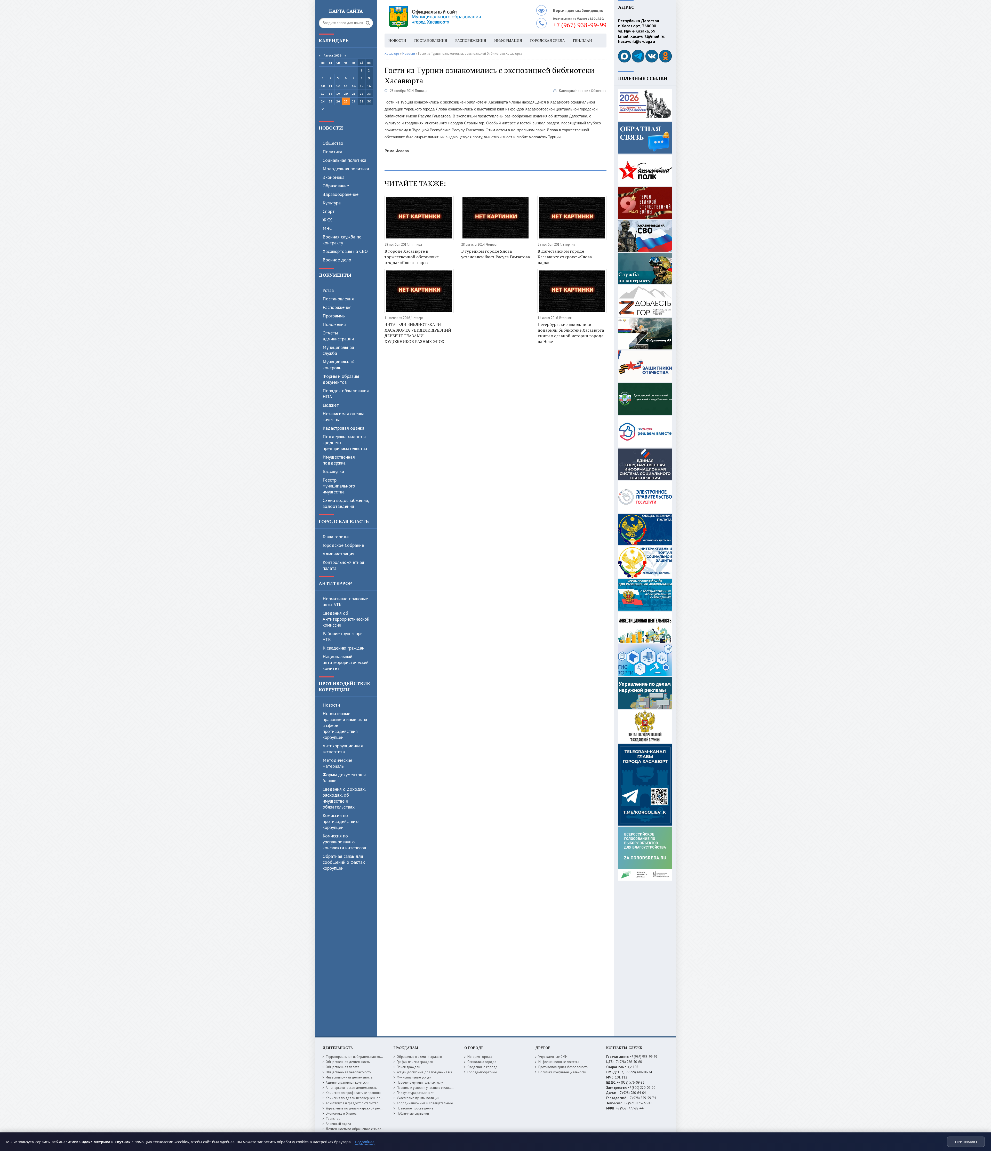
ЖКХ (327, 220)
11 (330, 86)
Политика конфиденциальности (562, 1072)
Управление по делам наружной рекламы (357, 1108)
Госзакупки (333, 471)
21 (354, 93)
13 (346, 86)
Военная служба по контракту (342, 240)
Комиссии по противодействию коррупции (340, 821)
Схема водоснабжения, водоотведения (346, 503)
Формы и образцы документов (341, 379)
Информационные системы (558, 1062)
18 (330, 93)
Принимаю (966, 1142)
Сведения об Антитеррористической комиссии (346, 619)
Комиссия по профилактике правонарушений (360, 1093)
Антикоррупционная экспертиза (343, 749)
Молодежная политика (346, 169)
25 (330, 101)
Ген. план (582, 40)
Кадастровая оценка (343, 428)
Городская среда (547, 40)
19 (338, 93)
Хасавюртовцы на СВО (345, 251)
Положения (334, 324)
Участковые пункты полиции (418, 1098)
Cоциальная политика (344, 160)
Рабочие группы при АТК (343, 636)
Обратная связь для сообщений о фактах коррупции (344, 862)
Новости (331, 128)
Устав (328, 290)
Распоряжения (337, 307)
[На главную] (449, 17)
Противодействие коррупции (344, 686)
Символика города (481, 1062)
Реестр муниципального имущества (339, 486)
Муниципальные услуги (414, 1077)
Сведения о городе (482, 1067)
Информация (508, 40)
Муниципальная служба (338, 350)
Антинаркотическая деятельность (351, 1087)
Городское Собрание (343, 545)
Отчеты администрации (338, 336)
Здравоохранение (340, 194)
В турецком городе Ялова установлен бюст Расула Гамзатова (495, 254)
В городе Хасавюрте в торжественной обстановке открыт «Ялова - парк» (412, 256)
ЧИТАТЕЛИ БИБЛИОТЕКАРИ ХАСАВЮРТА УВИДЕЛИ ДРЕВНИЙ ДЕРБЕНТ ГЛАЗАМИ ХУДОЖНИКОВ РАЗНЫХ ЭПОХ (418, 333)
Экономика (334, 177)
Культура (332, 203)
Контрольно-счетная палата (343, 565)
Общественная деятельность (348, 1062)
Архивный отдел (338, 1124)
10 (323, 86)
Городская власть (344, 521)
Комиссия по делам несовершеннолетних (357, 1098)
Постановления (338, 299)
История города (479, 1056)
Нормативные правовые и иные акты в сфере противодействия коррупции (345, 725)
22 (361, 93)
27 (346, 101)
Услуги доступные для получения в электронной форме (439, 1072)
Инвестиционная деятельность (349, 1077)
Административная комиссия (347, 1082)
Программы (334, 316)
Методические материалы (337, 763)
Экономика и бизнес (341, 1113)
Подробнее (364, 1141)
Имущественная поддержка (339, 460)
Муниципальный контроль (339, 365)
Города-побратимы (482, 1072)
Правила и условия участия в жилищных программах (436, 1087)
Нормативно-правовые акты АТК (345, 602)
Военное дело (337, 260)
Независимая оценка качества (343, 416)
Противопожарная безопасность (563, 1067)
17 (323, 93)
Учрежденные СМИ (553, 1056)
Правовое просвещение (415, 1108)
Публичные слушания (413, 1113)
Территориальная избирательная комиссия (358, 1056)
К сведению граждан (343, 648)
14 (354, 86)
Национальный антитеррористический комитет (346, 662)
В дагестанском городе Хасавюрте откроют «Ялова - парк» (566, 256)
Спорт (329, 211)
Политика (332, 152)
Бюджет (331, 405)
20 (346, 93)
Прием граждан (408, 1067)
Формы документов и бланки (344, 778)
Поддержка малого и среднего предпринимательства (345, 442)
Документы (335, 275)
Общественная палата (342, 1067)
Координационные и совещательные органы (431, 1103)
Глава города (336, 537)
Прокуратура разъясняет (415, 1093)
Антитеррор (335, 583)
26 (338, 101)
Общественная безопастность (348, 1072)
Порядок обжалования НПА (346, 393)
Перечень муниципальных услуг (420, 1082)
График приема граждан (415, 1062)
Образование (336, 186)
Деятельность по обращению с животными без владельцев (371, 1129)
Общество (333, 143)
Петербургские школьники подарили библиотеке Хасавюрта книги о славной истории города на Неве (571, 333)
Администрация (338, 554)
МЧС (327, 228)
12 (338, 86)
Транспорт (334, 1118)
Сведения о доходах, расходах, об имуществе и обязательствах (344, 798)
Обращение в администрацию (419, 1056)
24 (323, 101)
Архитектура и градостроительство (352, 1103)
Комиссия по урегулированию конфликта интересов (344, 842)
